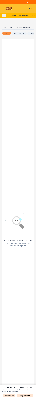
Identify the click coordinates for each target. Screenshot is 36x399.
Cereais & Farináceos (19, 15)
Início (3, 21)
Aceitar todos (9, 396)
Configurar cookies (25, 396)
